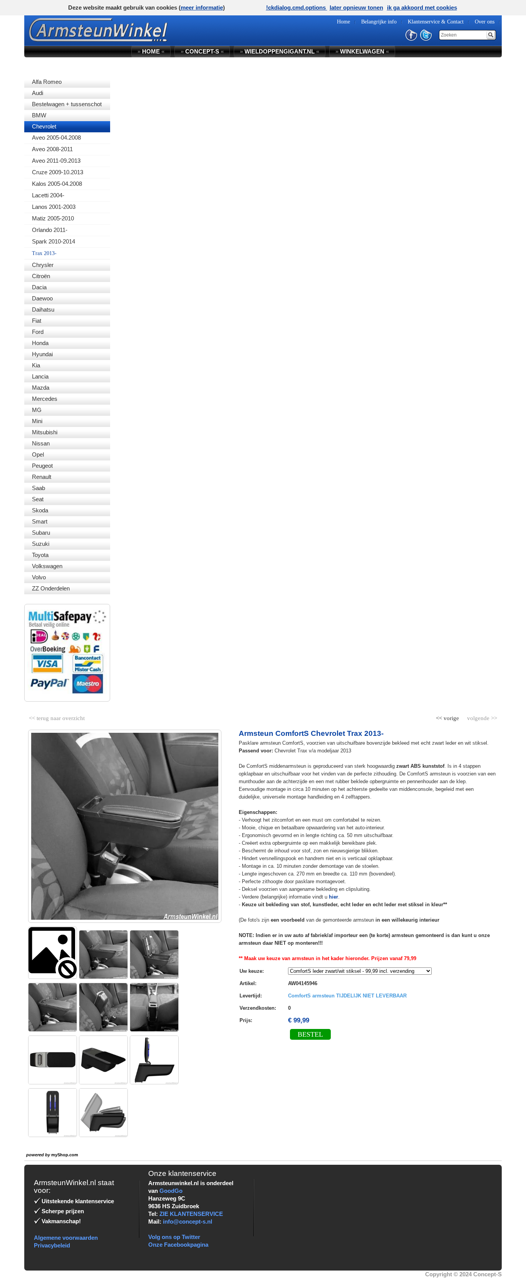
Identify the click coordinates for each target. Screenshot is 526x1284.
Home (150, 51)
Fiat (36, 320)
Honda (40, 343)
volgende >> (481, 716)
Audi (37, 93)
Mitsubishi (44, 432)
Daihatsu (43, 309)
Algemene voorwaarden (66, 1237)
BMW (39, 115)
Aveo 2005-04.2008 (56, 137)
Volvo (39, 577)
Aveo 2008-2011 (52, 149)
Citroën (41, 276)
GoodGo (171, 1190)
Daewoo (42, 298)
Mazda (40, 387)
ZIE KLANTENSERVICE (191, 1214)
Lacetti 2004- (48, 195)
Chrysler (43, 265)
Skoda (40, 510)
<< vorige (448, 716)
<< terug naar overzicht (57, 716)
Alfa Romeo (47, 81)
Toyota (40, 555)
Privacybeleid (52, 1245)
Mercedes (44, 398)
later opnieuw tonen (356, 7)
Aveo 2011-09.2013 (56, 160)
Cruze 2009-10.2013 (57, 172)
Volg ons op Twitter (174, 1237)
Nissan (41, 443)
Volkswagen (47, 566)
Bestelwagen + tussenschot (67, 104)
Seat (38, 499)
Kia (36, 365)
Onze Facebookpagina (178, 1244)
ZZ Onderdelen (51, 588)
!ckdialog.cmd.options (296, 7)
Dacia (39, 287)
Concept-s (202, 51)
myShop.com (64, 1154)
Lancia (40, 376)
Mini (37, 421)
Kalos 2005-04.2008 (57, 183)
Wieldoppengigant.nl (279, 51)
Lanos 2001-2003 (53, 206)
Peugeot (42, 465)
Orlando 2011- (49, 230)
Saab (38, 488)
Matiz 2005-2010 (53, 218)
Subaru (41, 532)
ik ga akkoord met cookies (422, 7)
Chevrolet (44, 126)
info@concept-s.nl (187, 1221)
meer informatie (202, 7)
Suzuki (40, 543)
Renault (41, 477)
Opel (38, 454)
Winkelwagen (362, 51)
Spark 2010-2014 (53, 241)
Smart (39, 521)
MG (37, 410)
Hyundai (42, 354)
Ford (38, 332)
